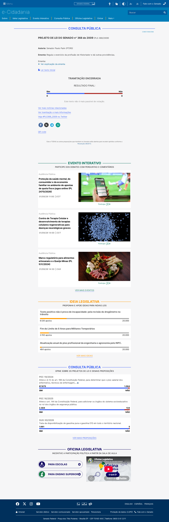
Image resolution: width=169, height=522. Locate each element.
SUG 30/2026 (46, 420)
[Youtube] (37, 504)
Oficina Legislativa (83, 18)
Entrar (100, 18)
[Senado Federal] (84, 3)
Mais (110, 18)
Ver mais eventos (84, 290)
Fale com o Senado (152, 3)
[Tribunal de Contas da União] (90, 503)
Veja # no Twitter (52, 116)
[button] (116, 3)
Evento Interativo (41, 18)
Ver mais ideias (84, 355)
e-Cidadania (16, 12)
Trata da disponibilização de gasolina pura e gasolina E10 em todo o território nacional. (80, 423)
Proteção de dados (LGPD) (121, 512)
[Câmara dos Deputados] (79, 503)
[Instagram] (31, 504)
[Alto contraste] (123, 4)
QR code (42, 132)
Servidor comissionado (60, 512)
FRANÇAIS (148, 504)
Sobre (4, 18)
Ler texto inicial (48, 70)
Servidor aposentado (80, 512)
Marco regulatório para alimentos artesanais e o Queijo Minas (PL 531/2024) (56, 261)
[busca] (164, 12)
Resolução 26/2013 (84, 144)
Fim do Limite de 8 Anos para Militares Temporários (67, 328)
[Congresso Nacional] (84, 503)
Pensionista (96, 512)
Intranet (21, 512)
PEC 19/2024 (46, 377)
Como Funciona (148, 32)
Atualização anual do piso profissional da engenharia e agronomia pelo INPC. (81, 343)
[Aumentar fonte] (130, 4)
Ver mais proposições (84, 438)
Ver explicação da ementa (53, 64)
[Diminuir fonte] (137, 4)
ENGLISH (129, 504)
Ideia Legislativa (20, 18)
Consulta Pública (62, 18)
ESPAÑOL (138, 504)
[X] (24, 504)
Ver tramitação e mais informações (54, 112)
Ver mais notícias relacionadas (52, 108)
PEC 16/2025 (46, 398)
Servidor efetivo (42, 512)
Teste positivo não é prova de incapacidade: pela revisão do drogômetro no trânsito (80, 313)
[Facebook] (18, 504)
